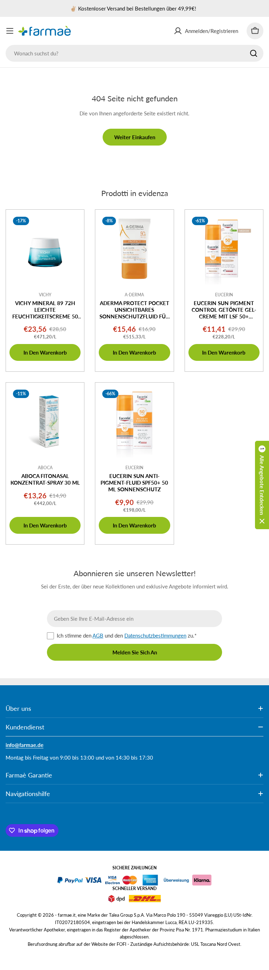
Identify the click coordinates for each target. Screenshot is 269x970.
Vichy (45, 294)
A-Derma (134, 294)
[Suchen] (253, 53)
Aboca (45, 467)
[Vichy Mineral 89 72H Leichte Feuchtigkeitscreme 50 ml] (45, 248)
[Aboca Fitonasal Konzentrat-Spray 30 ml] (45, 421)
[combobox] (134, 53)
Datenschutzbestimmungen (155, 635)
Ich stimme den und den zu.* (126, 635)
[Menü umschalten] (10, 31)
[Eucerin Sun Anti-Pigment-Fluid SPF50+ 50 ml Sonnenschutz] (134, 421)
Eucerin (224, 294)
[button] (262, 485)
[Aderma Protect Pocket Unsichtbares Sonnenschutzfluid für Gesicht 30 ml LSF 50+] (134, 248)
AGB (97, 635)
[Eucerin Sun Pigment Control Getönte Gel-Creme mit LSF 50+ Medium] (224, 248)
